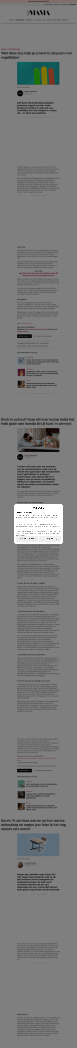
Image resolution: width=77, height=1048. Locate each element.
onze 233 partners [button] (34, 524)
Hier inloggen (42, 520)
